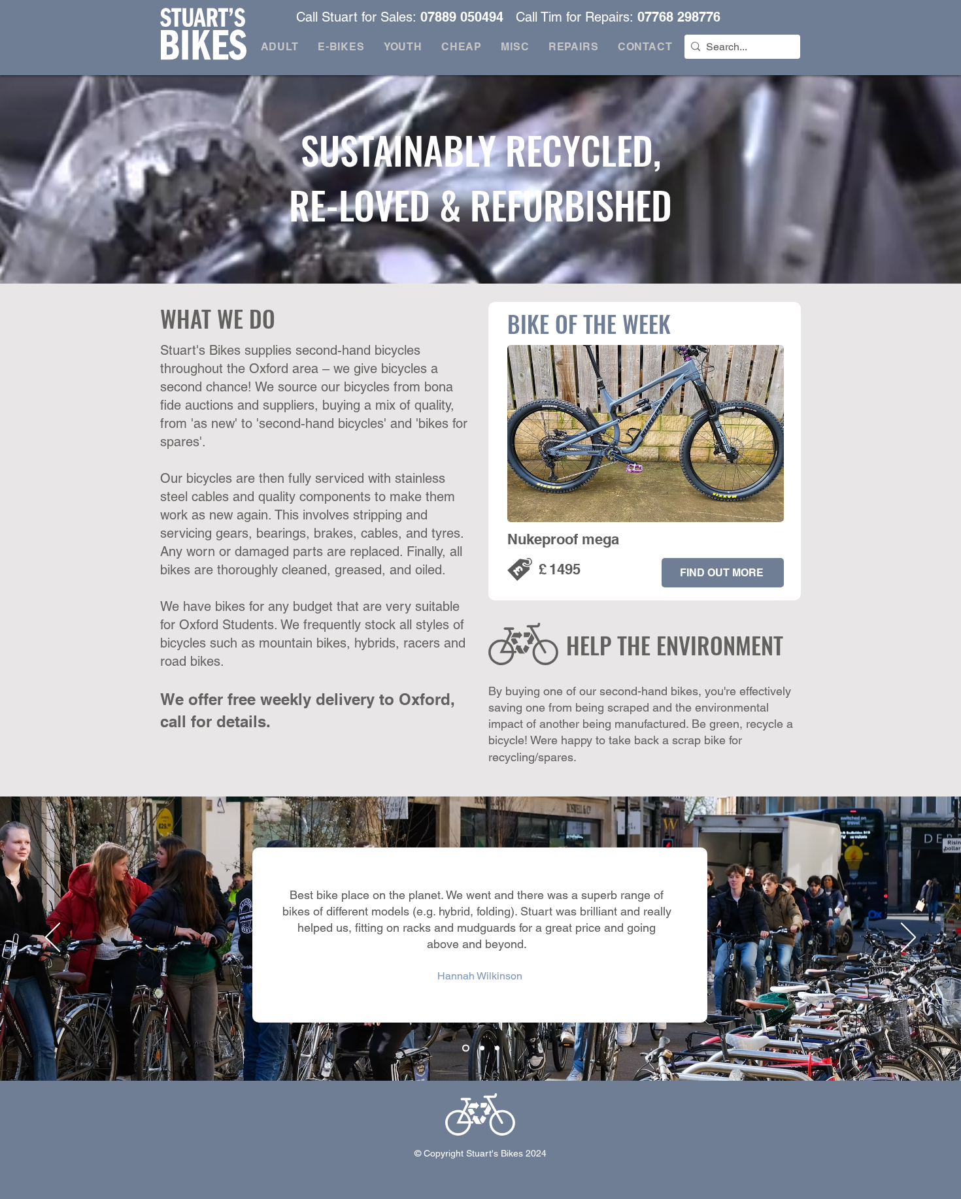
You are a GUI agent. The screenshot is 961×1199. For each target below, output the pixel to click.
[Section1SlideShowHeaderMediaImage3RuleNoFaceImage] (497, 1047)
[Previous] (52, 938)
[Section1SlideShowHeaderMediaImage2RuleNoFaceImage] (480, 1047)
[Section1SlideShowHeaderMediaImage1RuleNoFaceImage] (464, 1047)
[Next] (908, 938)
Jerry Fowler (480, 998)
